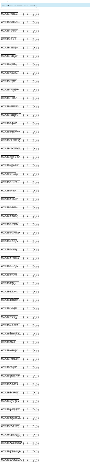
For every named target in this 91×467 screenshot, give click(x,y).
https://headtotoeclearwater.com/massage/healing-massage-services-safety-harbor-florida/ (10, 417)
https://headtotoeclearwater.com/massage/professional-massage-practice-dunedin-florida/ (10, 416)
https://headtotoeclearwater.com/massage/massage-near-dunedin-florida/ (8, 206)
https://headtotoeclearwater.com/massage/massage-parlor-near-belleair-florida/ (9, 251)
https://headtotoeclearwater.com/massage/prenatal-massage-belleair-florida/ (9, 307)
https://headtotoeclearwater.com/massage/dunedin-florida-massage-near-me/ (9, 82)
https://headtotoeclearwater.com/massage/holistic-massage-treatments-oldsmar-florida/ (10, 434)
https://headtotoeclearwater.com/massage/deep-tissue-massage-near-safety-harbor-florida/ (10, 332)
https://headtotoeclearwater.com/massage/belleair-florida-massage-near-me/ (9, 64)
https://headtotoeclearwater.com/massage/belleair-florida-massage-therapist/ (9, 66)
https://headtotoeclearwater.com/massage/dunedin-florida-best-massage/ (8, 98)
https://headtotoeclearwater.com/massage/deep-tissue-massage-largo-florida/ (9, 293)
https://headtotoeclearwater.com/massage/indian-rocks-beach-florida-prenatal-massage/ (10, 147)
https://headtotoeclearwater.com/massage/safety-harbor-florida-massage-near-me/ (9, 100)
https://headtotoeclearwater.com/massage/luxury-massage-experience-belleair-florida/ (10, 400)
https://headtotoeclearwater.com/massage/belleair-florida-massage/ (8, 63)
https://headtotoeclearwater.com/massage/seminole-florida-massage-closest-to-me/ (9, 47)
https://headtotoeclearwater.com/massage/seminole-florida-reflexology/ (8, 54)
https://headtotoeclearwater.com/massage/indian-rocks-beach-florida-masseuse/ (9, 150)
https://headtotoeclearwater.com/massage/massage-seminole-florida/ (8, 192)
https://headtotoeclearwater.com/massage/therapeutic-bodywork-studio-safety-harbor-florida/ (11, 418)
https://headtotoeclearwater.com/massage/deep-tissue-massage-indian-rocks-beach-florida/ (10, 300)
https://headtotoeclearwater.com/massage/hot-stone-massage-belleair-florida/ (9, 352)
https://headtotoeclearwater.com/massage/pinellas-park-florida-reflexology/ (9, 181)
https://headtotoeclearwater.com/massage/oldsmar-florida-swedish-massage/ (9, 130)
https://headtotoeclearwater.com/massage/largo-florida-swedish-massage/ (8, 39)
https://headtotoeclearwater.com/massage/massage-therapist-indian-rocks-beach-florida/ (10, 232)
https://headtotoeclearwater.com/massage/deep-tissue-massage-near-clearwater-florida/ (10, 326)
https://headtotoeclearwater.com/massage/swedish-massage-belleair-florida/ (9, 318)
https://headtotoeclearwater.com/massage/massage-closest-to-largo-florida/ (9, 214)
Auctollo (36, 5)
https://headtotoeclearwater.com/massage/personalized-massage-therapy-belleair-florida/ (10, 401)
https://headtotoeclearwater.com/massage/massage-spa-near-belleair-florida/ (9, 275)
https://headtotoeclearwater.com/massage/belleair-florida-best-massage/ (8, 80)
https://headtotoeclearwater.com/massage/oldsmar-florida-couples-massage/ (9, 122)
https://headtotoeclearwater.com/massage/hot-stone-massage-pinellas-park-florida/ (10, 359)
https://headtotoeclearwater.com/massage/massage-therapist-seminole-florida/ (9, 226)
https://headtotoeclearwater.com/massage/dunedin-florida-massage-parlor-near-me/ (10, 89)
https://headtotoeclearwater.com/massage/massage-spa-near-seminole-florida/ (9, 274)
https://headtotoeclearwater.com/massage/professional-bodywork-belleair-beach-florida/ (10, 452)
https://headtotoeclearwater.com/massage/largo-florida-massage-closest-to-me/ (9, 29)
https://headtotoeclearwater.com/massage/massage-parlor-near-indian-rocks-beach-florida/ (10, 256)
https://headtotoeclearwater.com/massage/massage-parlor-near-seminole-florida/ (9, 250)
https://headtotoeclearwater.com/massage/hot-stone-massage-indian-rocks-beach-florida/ (10, 357)
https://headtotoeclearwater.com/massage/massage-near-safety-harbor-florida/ (9, 207)
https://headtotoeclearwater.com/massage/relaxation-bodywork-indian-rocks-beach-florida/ (11, 436)
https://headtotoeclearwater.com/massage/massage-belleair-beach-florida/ (9, 199)
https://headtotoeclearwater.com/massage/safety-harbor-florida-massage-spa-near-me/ (10, 106)
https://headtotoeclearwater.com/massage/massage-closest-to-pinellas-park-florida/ (10, 223)
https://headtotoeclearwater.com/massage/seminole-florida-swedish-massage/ (9, 57)
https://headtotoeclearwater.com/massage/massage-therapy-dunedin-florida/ (9, 265)
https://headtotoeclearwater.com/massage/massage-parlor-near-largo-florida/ (9, 249)
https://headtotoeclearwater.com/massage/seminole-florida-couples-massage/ (9, 49)
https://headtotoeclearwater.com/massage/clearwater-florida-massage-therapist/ (9, 12)
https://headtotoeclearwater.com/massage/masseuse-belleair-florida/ (8, 341)
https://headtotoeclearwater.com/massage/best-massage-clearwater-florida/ (9, 360)
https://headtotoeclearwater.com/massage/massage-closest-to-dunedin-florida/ (9, 217)
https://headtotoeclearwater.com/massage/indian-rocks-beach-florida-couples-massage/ (10, 140)
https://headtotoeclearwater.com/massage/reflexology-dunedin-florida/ (8, 285)
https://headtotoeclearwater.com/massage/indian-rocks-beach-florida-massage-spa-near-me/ (11, 142)
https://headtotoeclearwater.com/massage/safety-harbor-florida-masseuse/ (9, 114)
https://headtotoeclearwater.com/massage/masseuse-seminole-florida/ (8, 340)
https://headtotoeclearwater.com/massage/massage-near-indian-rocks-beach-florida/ (10, 209)
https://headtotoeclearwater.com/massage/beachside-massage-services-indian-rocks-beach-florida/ (11, 435)
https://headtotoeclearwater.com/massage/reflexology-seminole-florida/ (8, 283)
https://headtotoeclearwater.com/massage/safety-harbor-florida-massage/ (8, 99)
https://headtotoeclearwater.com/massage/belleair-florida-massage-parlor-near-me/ (10, 71)
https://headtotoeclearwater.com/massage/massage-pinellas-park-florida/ (8, 200)
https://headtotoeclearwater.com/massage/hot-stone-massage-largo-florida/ (9, 350)
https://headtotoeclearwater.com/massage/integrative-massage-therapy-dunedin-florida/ (10, 408)
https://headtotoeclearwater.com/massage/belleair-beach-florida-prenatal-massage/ (9, 165)
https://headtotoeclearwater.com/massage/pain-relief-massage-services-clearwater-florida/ (10, 374)
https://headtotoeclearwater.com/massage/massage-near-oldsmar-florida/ (8, 208)
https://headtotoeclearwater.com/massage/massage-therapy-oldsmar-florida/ (9, 267)
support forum (16, 465)
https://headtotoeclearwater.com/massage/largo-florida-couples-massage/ (8, 31)
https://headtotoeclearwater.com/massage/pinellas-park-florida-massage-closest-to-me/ (10, 174)
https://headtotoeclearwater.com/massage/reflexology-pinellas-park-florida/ (9, 291)
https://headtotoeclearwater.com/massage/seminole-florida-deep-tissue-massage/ (9, 55)
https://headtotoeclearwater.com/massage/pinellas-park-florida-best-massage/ (9, 189)
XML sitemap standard (20, 3)
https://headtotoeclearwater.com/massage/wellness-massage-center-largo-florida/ (9, 383)
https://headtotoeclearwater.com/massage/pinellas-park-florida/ (7, 453)
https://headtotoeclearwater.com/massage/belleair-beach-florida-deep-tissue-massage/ (10, 164)
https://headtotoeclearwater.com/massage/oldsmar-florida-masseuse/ (8, 132)
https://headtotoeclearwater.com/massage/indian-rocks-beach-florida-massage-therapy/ (10, 141)
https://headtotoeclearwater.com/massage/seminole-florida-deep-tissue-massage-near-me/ (10, 58)
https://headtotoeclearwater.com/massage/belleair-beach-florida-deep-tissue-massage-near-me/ (11, 167)
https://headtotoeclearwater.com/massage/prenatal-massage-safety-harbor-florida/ (9, 309)
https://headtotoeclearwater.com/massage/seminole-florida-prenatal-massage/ (9, 56)
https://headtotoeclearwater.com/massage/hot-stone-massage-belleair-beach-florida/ (10, 358)
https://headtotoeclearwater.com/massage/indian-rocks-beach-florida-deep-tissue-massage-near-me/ (11, 149)
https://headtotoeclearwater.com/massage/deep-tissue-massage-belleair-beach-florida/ (10, 301)
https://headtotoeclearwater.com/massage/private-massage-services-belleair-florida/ (10, 399)
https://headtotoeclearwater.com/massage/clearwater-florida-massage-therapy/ (9, 14)
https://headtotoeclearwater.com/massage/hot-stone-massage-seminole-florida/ (9, 351)
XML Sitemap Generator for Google (29, 5)
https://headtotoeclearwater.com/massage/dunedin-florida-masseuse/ (8, 96)
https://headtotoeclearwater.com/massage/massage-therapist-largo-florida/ (9, 225)
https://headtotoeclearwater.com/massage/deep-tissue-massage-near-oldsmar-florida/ (10, 333)
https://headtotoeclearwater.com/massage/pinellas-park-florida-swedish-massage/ (9, 184)
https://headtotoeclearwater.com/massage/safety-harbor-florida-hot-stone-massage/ (10, 115)
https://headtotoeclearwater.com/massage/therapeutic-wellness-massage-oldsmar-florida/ (10, 427)
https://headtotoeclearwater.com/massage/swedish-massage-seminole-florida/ (9, 317)
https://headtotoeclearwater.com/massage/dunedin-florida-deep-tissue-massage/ (9, 91)
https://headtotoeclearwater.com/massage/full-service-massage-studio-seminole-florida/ (10, 394)
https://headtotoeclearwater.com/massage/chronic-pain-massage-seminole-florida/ (9, 393)
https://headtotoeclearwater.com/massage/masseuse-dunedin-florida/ (8, 342)
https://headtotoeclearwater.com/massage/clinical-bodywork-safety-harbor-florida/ (10, 425)
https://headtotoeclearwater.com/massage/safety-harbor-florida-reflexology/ (9, 108)
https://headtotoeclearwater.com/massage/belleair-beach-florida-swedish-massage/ (9, 166)
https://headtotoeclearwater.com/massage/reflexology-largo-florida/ (8, 282)
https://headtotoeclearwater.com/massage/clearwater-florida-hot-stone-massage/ (9, 24)
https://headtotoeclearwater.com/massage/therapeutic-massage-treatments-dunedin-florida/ (10, 411)
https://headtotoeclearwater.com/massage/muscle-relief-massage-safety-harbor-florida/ (10, 419)
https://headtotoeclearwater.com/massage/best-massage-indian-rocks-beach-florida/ (10, 368)
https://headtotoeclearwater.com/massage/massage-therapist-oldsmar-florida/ (9, 231)
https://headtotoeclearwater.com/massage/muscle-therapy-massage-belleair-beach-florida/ (10, 450)
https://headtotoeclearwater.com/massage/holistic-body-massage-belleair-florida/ (9, 402)
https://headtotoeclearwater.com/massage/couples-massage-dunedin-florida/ (9, 240)
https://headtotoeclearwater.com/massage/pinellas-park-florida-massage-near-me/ (9, 173)
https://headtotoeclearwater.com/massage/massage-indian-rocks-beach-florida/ (9, 198)
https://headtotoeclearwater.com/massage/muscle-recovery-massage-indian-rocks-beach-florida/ (11, 441)
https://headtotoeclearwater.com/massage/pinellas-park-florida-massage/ (8, 172)
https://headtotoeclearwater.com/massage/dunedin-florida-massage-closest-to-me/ (9, 83)
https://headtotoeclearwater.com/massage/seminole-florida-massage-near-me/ (9, 46)
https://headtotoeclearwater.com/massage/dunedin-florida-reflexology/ (8, 90)
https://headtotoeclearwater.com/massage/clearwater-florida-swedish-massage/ (9, 21)
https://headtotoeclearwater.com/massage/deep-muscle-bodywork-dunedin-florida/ (10, 409)
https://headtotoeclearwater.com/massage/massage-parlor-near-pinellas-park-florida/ (10, 258)
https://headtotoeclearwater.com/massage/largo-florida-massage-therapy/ (8, 32)
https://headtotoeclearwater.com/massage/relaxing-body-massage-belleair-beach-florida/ (10, 445)
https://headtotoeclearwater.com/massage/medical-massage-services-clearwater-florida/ (10, 377)
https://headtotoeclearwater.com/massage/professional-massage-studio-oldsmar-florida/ (10, 433)
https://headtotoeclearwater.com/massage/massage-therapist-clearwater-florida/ (9, 224)
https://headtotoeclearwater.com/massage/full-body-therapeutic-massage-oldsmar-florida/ (10, 428)
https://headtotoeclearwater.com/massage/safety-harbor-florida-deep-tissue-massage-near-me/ (11, 113)
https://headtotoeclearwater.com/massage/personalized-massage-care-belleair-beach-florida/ (11, 451)
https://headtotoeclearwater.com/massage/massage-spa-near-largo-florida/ (9, 273)
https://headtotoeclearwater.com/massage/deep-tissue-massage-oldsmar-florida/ (9, 299)
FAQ (13, 465)
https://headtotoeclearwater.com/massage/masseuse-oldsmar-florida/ (8, 344)
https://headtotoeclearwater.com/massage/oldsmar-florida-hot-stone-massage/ (9, 133)
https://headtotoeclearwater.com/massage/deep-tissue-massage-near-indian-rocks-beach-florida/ (11, 334)
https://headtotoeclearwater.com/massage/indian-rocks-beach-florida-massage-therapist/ (10, 139)
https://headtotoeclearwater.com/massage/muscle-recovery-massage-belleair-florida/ (10, 403)
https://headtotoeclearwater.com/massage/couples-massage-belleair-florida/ (9, 239)
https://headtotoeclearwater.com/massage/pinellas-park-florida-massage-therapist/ (9, 175)
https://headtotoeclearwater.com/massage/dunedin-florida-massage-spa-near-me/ (9, 88)
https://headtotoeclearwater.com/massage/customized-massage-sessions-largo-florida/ (10, 385)
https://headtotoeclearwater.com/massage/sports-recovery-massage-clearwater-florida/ (10, 376)
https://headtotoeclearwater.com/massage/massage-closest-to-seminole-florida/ (9, 215)
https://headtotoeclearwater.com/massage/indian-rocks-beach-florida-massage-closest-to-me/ (11, 138)
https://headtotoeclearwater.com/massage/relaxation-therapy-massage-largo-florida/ (10, 386)
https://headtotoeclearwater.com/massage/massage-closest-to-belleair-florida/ (9, 216)
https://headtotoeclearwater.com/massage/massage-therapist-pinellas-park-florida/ (9, 234)
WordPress (14, 5)
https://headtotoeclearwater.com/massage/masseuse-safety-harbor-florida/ (9, 343)
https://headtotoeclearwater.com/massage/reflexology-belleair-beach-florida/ (9, 290)
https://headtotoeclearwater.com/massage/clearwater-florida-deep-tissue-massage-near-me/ (10, 22)
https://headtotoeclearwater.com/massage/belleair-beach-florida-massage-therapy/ (9, 159)
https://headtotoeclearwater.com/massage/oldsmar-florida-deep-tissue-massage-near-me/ (10, 131)
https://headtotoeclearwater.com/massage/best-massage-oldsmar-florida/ (8, 367)
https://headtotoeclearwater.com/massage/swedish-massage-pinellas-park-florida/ (9, 325)
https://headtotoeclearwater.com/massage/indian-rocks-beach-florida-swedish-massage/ (10, 148)
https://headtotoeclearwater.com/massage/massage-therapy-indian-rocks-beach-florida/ (10, 268)
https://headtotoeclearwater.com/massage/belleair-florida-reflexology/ (8, 72)
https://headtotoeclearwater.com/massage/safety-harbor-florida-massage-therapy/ (9, 105)
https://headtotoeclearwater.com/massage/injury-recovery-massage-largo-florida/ (9, 384)
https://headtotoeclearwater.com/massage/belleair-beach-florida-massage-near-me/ (10, 155)
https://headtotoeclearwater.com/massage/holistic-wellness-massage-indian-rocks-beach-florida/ (11, 443)
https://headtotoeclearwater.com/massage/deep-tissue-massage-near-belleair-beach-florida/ (10, 335)
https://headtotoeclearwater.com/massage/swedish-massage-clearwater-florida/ (9, 315)
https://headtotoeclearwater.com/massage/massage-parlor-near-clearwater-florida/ (9, 248)
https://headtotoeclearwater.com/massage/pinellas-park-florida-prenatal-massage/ (9, 183)
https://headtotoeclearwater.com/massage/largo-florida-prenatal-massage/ (9, 38)
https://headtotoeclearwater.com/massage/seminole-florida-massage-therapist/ (9, 48)
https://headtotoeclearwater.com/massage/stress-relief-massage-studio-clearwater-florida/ (10, 375)
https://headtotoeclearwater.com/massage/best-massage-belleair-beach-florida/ (9, 369)
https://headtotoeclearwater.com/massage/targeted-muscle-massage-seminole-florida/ (10, 391)
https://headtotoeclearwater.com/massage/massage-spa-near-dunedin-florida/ (9, 276)
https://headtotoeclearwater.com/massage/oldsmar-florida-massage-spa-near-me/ (9, 124)
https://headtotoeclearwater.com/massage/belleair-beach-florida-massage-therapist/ (10, 157)
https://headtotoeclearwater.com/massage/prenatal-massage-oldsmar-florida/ (9, 310)
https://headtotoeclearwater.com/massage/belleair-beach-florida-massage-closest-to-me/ (10, 156)
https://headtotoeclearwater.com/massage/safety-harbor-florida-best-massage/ (9, 116)
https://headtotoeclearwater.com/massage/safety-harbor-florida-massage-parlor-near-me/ (10, 107)
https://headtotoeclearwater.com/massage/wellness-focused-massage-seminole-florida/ (10, 392)
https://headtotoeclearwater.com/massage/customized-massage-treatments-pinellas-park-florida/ (11, 461)
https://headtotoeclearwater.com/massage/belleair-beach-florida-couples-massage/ (9, 158)
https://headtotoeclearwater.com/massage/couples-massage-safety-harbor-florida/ (9, 241)
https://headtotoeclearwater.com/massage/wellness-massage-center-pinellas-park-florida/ (10, 458)
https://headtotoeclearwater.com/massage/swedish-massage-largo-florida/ (8, 316)
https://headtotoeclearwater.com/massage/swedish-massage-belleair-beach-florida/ (9, 324)
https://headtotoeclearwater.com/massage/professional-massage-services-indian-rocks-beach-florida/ (11, 442)
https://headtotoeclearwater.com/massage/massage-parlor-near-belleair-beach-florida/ (10, 257)
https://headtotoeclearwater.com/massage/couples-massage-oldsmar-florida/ (9, 242)
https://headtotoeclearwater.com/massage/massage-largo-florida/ (8, 191)
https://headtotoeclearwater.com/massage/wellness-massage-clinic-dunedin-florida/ (10, 410)
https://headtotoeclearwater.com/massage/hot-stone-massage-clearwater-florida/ (9, 349)
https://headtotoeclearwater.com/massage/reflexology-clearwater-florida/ (8, 259)
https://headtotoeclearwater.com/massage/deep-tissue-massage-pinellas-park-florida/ (10, 302)
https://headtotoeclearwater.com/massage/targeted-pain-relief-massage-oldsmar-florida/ (10, 426)
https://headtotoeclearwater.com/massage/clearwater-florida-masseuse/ (8, 23)
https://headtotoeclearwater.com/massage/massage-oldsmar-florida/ (8, 197)
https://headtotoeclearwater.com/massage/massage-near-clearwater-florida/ (9, 201)
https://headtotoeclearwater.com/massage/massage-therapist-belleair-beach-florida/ (10, 233)
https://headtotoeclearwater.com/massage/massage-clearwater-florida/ (8, 190)
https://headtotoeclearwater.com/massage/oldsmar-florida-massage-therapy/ (9, 123)
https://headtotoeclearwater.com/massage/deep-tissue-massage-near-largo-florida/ (9, 327)
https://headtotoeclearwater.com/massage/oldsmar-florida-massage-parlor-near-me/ (10, 125)
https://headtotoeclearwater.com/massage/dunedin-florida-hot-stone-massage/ (9, 97)
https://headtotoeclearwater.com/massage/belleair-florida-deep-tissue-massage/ (9, 73)
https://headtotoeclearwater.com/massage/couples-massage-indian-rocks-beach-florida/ (10, 243)
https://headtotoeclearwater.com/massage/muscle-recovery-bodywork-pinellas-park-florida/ (11, 459)
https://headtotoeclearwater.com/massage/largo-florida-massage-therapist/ (9, 30)
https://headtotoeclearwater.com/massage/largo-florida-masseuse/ (8, 41)
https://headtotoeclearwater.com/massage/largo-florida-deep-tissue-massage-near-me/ (10, 40)
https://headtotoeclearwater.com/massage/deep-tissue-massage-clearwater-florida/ (9, 292)
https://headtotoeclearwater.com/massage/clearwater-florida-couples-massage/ (9, 13)
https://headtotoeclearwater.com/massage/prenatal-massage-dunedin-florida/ (9, 308)
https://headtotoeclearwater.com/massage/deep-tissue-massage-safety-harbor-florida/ (10, 298)
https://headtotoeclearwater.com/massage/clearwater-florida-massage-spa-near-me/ (10, 15)
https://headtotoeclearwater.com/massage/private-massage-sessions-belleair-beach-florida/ (10, 444)
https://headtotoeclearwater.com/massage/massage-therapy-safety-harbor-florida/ (9, 266)
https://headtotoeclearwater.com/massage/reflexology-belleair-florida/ (8, 284)
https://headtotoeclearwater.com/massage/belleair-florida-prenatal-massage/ (9, 74)
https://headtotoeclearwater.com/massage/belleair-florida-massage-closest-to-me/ (9, 65)
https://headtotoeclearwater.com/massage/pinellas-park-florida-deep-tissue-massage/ (10, 182)
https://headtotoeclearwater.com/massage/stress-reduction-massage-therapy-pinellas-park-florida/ (11, 460)
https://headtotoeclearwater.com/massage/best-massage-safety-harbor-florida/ (9, 366)
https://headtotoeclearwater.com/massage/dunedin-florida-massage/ (8, 81)
